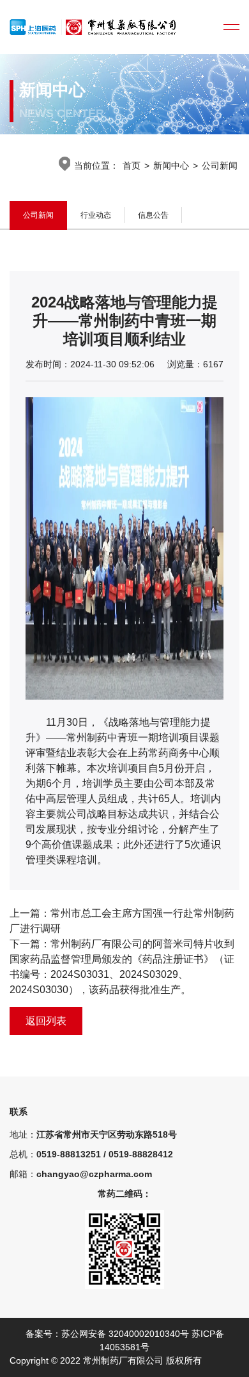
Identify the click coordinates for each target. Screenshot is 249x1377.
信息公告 (153, 215)
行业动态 (95, 215)
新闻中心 (171, 165)
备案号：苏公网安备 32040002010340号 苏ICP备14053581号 (125, 1340)
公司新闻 (220, 165)
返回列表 (46, 1020)
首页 (131, 165)
